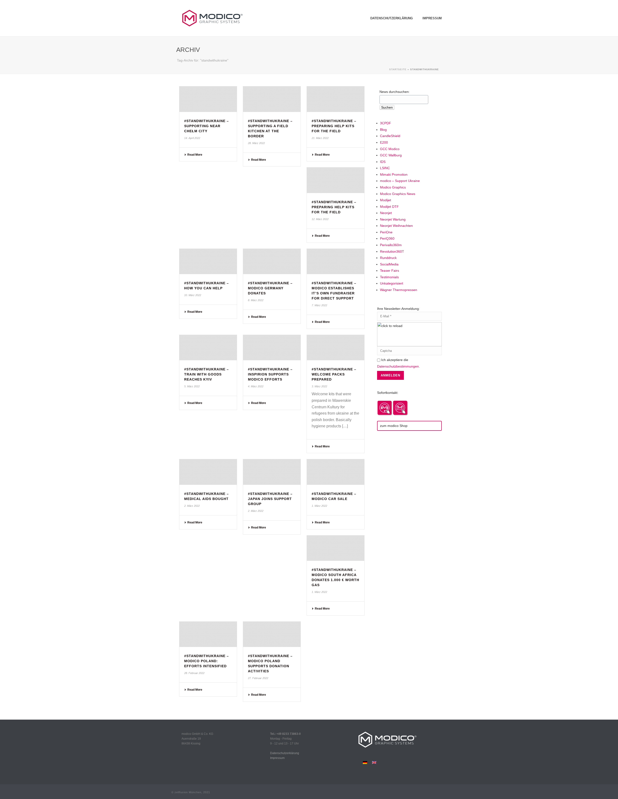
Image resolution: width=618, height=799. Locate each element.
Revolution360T (392, 251)
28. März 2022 (256, 143)
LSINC (385, 168)
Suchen (387, 107)
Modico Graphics (393, 187)
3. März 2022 (319, 386)
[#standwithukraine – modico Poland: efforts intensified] (208, 634)
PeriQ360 (387, 238)
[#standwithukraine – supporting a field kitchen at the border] (272, 99)
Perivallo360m (391, 245)
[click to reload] (409, 334)
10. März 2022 (192, 295)
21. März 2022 (320, 138)
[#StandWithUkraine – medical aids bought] (208, 472)
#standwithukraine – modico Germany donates (270, 288)
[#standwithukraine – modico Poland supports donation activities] (272, 634)
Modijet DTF (389, 206)
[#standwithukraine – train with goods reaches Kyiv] (208, 348)
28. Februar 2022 (194, 673)
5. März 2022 (192, 386)
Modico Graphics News (397, 194)
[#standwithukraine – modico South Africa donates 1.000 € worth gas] (335, 548)
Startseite (398, 69)
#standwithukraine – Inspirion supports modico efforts (270, 374)
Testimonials (389, 277)
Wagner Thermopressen (398, 290)
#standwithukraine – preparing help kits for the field (334, 126)
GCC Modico (390, 149)
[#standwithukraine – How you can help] (208, 261)
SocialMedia (389, 264)
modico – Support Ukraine (400, 181)
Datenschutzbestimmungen (398, 366)
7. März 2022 (319, 305)
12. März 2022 (320, 219)
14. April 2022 (192, 138)
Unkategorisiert (391, 283)
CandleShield (390, 136)
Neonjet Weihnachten (396, 226)
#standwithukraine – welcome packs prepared (334, 374)
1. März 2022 (319, 505)
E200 (384, 142)
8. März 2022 (255, 300)
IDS (383, 162)
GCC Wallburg (391, 155)
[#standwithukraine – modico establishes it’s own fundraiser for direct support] (335, 261)
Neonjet (386, 213)
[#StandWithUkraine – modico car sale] (335, 472)
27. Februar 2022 (258, 678)
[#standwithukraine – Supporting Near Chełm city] (208, 99)
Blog (383, 130)
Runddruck (388, 258)
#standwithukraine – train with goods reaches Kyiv (206, 374)
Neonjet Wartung (393, 219)
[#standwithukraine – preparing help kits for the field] (335, 99)
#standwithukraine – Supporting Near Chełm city (206, 126)
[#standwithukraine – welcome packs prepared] (335, 348)
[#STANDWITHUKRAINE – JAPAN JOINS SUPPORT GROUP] (272, 472)
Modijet (385, 200)
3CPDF (385, 123)
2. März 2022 (192, 505)
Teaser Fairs (389, 270)
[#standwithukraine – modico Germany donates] (272, 261)
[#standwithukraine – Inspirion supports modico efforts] (272, 348)
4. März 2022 (255, 386)
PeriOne (386, 232)
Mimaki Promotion (393, 174)
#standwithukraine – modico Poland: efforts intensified (206, 661)
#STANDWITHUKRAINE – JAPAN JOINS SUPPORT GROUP (270, 499)
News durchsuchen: (394, 92)
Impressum (432, 18)
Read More (194, 154)
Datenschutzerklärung (391, 18)
